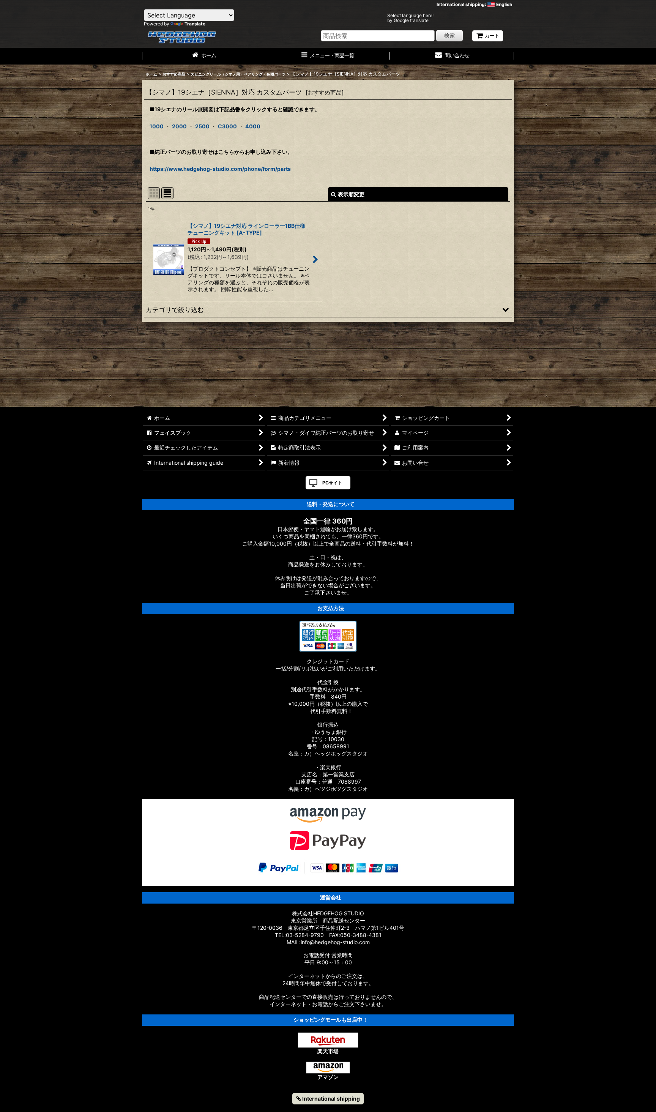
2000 (179, 126)
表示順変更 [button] (351, 194)
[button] (328, 309)
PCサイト (332, 483)
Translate (194, 24)
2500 (202, 126)
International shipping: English (474, 4)
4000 (252, 126)
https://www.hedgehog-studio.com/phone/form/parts (220, 169)
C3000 (227, 126)
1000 (157, 126)
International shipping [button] (330, 1098)
